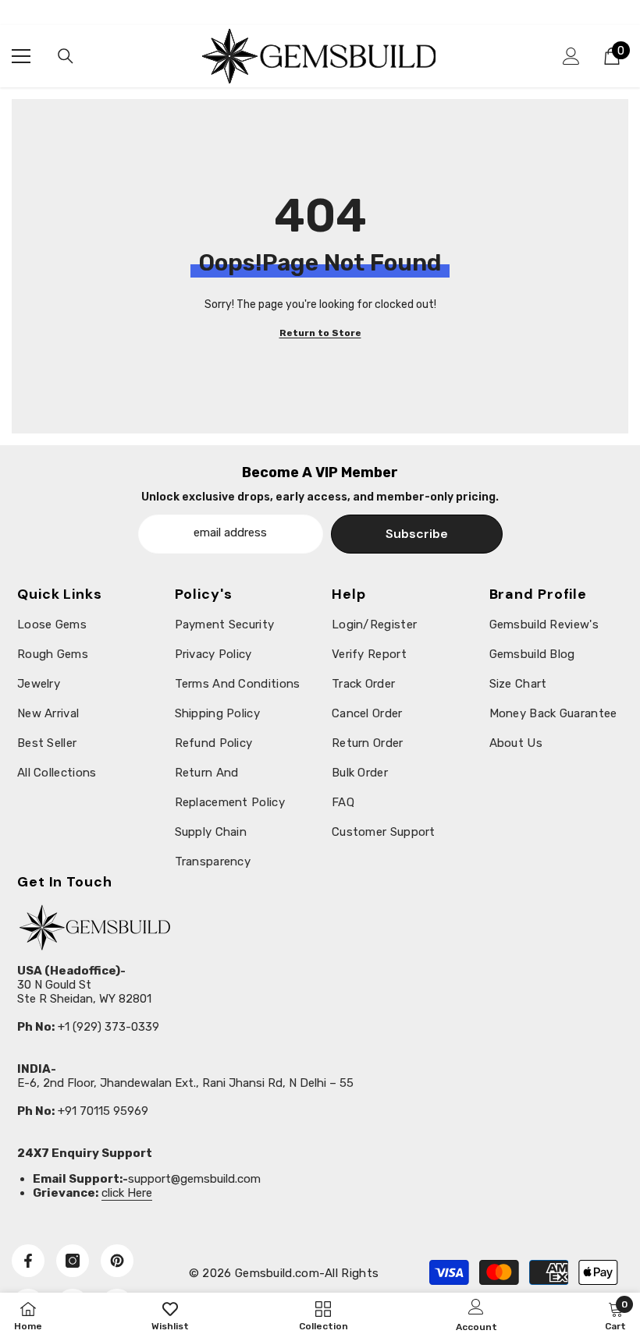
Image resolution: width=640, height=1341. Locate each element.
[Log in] (571, 56)
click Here (126, 1193)
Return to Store (320, 332)
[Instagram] (72, 1260)
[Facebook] (28, 1260)
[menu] (21, 56)
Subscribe (417, 533)
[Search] (65, 56)
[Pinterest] (117, 1260)
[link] (615, 1316)
